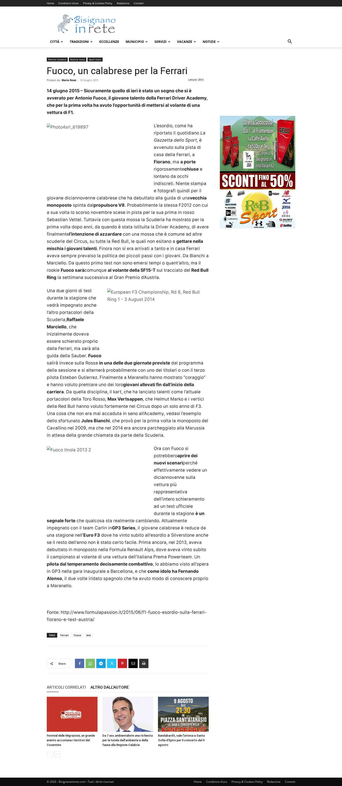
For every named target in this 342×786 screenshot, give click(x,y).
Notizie (209, 41)
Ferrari (64, 635)
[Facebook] (79, 663)
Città (54, 41)
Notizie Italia (77, 59)
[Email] (133, 663)
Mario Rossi (69, 80)
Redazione (123, 3)
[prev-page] (50, 754)
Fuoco (77, 635)
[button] (289, 42)
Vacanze (184, 41)
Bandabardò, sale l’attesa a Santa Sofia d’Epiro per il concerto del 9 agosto (181, 740)
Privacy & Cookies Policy (97, 3)
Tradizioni (79, 41)
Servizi (160, 41)
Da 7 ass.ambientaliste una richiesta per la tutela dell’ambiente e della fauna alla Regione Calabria (127, 740)
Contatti (139, 3)
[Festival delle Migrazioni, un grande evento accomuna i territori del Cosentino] (72, 714)
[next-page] (57, 754)
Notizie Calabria (57, 59)
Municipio (135, 41)
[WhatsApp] (90, 663)
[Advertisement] (210, 23)
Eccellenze (109, 41)
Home (50, 3)
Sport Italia (95, 59)
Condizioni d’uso (68, 3)
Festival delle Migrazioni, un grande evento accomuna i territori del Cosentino (71, 740)
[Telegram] (101, 663)
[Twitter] (111, 663)
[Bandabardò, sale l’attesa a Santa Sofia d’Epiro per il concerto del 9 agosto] (183, 714)
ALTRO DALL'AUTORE (110, 687)
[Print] (143, 663)
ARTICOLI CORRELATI (66, 687)
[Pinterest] (122, 663)
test (88, 635)
